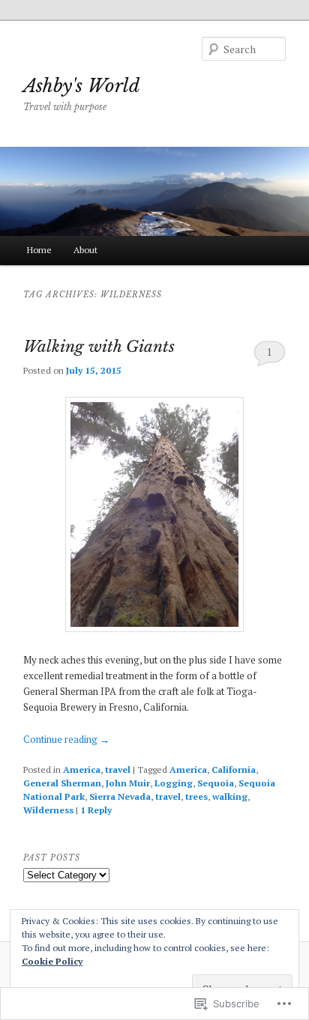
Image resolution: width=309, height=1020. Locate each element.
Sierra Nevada (120, 796)
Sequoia (215, 783)
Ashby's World (81, 86)
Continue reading (66, 739)
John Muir (128, 783)
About (86, 249)
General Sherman (62, 783)
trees (196, 796)
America (81, 769)
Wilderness (48, 810)
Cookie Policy (52, 961)
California (234, 769)
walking (230, 796)
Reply (96, 810)
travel (117, 769)
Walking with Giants (99, 346)
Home (39, 249)
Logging (173, 783)
